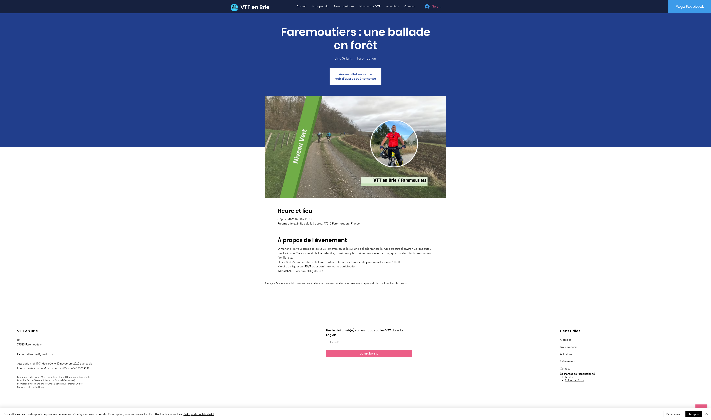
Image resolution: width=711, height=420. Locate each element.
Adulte (569, 377)
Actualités (566, 354)
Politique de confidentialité (198, 414)
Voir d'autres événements (355, 79)
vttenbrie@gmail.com (40, 354)
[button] (370, 6)
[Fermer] (706, 414)
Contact (565, 368)
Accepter (694, 414)
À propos (565, 339)
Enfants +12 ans (574, 380)
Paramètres (673, 414)
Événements (567, 361)
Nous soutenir (568, 347)
